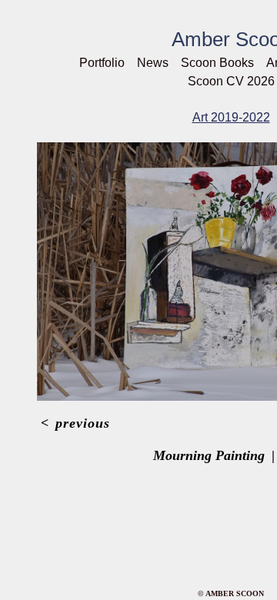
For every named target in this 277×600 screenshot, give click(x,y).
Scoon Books (217, 62)
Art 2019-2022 (231, 117)
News (153, 62)
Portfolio (102, 62)
